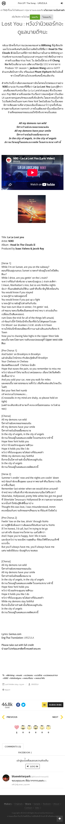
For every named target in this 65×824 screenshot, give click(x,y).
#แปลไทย (38, 675)
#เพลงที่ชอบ (27, 678)
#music (19, 675)
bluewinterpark (21, 776)
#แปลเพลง (28, 675)
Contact (28, 807)
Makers (10, 3)
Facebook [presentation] (25, 753)
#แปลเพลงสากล (50, 675)
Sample (37, 803)
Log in (34, 766)
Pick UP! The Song (27, 3)
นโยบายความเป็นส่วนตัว (54, 10)
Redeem (47, 803)
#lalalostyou (15, 678)
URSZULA (42, 3)
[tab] (13, 746)
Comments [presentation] (13, 746)
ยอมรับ (35, 17)
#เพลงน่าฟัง (39, 678)
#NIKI (5, 678)
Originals (18, 803)
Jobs (37, 807)
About (56, 803)
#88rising (10, 675)
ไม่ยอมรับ (46, 17)
